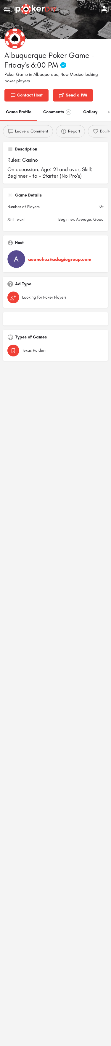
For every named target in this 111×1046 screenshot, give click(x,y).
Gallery (90, 111)
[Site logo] (36, 9)
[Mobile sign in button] (104, 8)
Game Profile (18, 111)
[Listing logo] (14, 38)
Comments (56, 111)
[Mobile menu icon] (7, 9)
